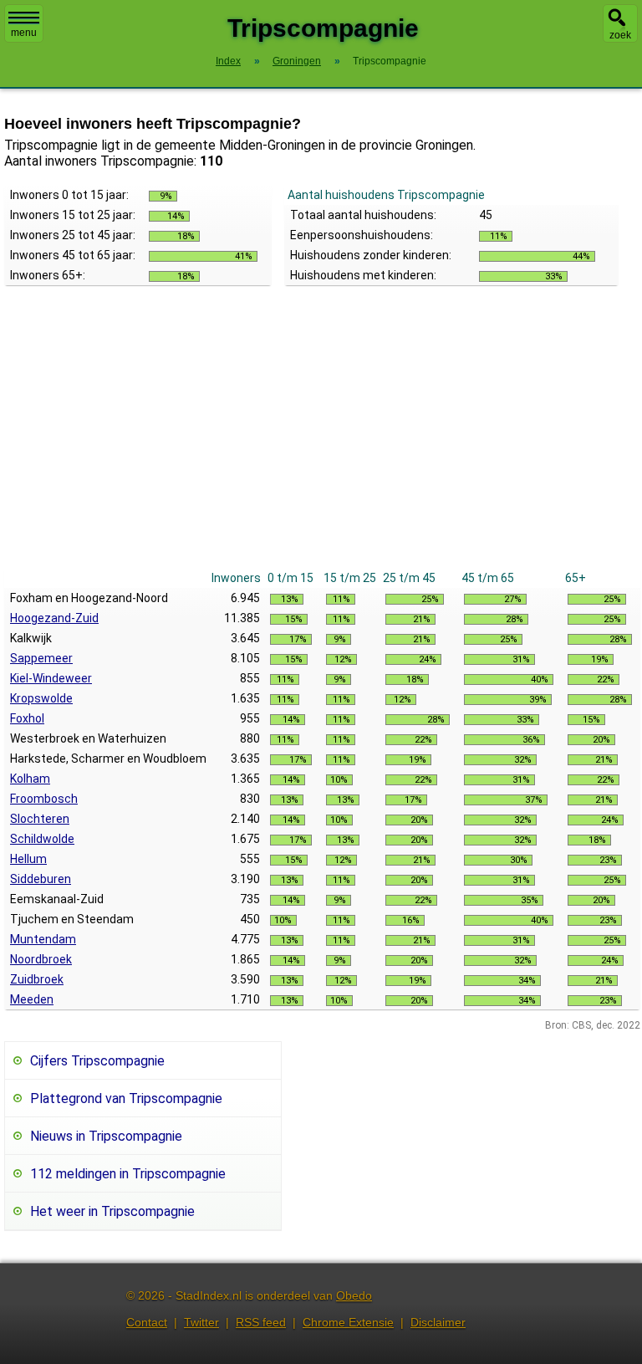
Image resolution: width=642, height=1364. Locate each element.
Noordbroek (41, 959)
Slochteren (39, 818)
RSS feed (261, 1322)
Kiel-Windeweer (51, 678)
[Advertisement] (322, 442)
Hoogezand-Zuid (54, 618)
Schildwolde (42, 838)
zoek (620, 35)
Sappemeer (41, 658)
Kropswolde (41, 698)
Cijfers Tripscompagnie (97, 1061)
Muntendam (43, 939)
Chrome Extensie (348, 1322)
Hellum (28, 859)
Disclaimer (438, 1322)
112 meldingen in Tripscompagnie (128, 1174)
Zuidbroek (37, 979)
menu (24, 32)
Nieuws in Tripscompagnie (106, 1136)
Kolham (30, 778)
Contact (146, 1322)
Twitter (201, 1322)
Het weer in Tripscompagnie (112, 1211)
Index (228, 61)
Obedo (354, 1295)
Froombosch (44, 798)
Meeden (32, 999)
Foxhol (27, 718)
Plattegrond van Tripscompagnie (126, 1098)
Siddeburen (40, 879)
